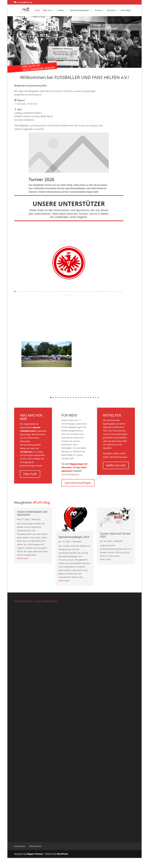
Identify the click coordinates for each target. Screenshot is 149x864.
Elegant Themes (35, 853)
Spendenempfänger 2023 (73, 537)
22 (66, 291)
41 (113, 291)
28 (81, 291)
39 (108, 291)
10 (37, 291)
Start (37, 10)
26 (76, 291)
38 (106, 291)
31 (88, 291)
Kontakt (111, 10)
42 (116, 291)
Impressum (19, 846)
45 (66, 295)
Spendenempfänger (79, 10)
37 (103, 291)
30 (86, 291)
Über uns (47, 10)
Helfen (60, 10)
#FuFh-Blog (41, 502)
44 (121, 291)
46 (68, 295)
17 (54, 291)
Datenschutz (35, 846)
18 (56, 291)
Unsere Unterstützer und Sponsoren (32, 513)
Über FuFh (30, 474)
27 (79, 291)
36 (101, 291)
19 (59, 291)
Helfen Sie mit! (116, 465)
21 (64, 291)
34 (96, 291)
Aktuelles (36, 519)
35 (98, 291)
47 (71, 295)
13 (44, 291)
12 (41, 291)
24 (71, 291)
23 (69, 291)
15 (49, 291)
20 (61, 291)
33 (93, 291)
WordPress (62, 853)
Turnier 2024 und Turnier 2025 (115, 535)
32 (91, 291)
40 (111, 291)
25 (74, 291)
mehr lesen (22, 558)
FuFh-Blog (126, 10)
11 (39, 291)
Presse (98, 10)
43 (118, 291)
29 (84, 291)
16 (51, 291)
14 (46, 291)
